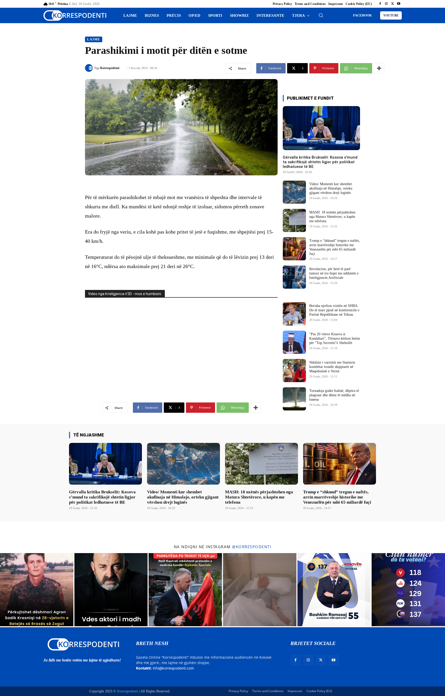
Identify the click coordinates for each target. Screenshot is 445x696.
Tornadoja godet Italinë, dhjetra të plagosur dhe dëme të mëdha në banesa (334, 395)
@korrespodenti (251, 546)
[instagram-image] (36, 589)
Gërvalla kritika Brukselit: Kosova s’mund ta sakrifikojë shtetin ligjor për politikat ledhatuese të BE (320, 162)
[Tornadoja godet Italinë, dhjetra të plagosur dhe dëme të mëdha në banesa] (294, 398)
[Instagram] (386, 4)
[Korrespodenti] (89, 68)
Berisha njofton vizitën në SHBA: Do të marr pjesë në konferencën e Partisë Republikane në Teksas (334, 310)
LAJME (93, 39)
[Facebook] (380, 4)
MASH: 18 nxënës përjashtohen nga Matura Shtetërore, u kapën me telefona (332, 216)
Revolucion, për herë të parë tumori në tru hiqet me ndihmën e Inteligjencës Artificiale (333, 273)
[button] (321, 15)
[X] (392, 4)
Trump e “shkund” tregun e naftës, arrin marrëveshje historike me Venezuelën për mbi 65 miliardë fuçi (337, 497)
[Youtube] (399, 4)
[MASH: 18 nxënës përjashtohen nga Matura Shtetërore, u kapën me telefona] (294, 220)
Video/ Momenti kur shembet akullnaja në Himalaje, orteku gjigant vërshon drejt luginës (330, 188)
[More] (379, 68)
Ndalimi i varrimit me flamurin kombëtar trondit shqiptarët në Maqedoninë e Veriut (332, 366)
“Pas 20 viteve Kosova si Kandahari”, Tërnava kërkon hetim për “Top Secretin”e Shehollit (334, 338)
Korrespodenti (109, 68)
